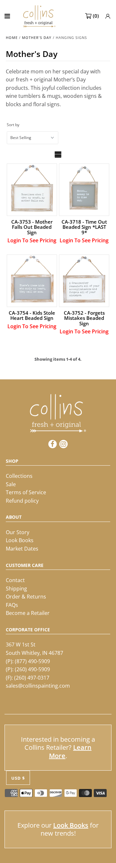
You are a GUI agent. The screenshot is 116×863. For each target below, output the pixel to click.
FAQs (12, 604)
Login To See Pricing (31, 240)
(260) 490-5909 (32, 669)
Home (12, 37)
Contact (15, 580)
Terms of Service (26, 492)
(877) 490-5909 (32, 661)
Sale (11, 484)
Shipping (16, 588)
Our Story (17, 532)
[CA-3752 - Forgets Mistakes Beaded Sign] (84, 279)
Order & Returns (26, 596)
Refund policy (22, 500)
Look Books (20, 540)
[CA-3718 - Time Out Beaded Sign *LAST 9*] (84, 188)
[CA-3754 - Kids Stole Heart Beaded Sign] (31, 279)
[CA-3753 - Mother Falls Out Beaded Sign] (31, 188)
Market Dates (22, 548)
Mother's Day (37, 37)
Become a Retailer (28, 613)
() (96, 16)
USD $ (18, 778)
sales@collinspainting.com (38, 685)
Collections (19, 475)
